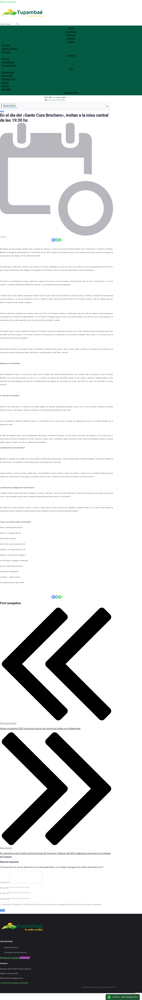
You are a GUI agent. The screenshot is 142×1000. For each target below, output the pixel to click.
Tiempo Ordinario (9, 106)
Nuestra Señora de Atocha (10, 107)
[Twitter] (56, 240)
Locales (2, 111)
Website (4, 899)
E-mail (4, 893)
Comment (5, 882)
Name (4, 888)
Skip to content (8, 1)
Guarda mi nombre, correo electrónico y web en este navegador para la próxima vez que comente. (52, 904)
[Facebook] (53, 240)
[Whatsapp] (60, 240)
